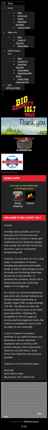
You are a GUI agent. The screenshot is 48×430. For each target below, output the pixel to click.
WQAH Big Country (31, 422)
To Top (24, 426)
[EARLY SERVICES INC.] (12, 169)
